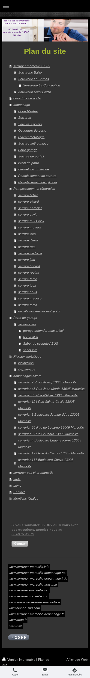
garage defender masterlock (43, 330)
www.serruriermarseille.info (28, 596)
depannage (21, 105)
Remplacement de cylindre (37, 182)
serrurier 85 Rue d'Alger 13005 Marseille (48, 395)
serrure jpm (26, 259)
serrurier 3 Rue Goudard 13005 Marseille (48, 434)
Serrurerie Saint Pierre (34, 92)
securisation (27, 324)
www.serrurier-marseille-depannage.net (37, 572)
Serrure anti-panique (33, 143)
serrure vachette (30, 253)
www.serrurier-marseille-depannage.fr (36, 614)
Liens (17, 485)
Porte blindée (28, 111)
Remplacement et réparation (34, 188)
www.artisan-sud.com (24, 608)
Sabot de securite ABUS (40, 343)
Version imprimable (21, 659)
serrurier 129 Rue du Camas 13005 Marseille (51, 453)
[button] (20, 544)
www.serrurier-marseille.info (29, 566)
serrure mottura (29, 227)
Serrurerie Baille (30, 72)
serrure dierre (28, 240)
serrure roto (27, 247)
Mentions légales (25, 498)
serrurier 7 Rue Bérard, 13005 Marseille (47, 382)
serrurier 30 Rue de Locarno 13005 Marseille (51, 427)
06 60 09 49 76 (23, 534)
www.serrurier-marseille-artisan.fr (33, 584)
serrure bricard (29, 266)
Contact (19, 492)
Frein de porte (28, 163)
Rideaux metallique (27, 356)
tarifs (17, 479)
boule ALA (30, 337)
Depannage (26, 369)
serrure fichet (28, 195)
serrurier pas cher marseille (33, 472)
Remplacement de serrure (37, 176)
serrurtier (15, 626)
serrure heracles (30, 208)
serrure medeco (30, 298)
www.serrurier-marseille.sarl (29, 590)
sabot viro (30, 350)
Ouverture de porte (32, 130)
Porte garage (27, 150)
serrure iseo (27, 234)
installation (26, 363)
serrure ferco (27, 279)
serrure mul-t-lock (31, 221)
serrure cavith (28, 214)
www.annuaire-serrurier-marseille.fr (34, 602)
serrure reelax (28, 272)
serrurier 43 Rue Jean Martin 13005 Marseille (51, 389)
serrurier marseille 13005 (31, 66)
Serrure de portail (31, 156)
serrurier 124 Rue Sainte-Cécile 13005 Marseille (46, 405)
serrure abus (27, 292)
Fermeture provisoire (33, 169)
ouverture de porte (27, 98)
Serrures (24, 117)
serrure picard (28, 201)
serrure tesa (27, 285)
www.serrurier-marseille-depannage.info (38, 578)
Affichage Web (77, 659)
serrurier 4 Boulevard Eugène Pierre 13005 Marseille (49, 443)
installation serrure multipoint (39, 311)
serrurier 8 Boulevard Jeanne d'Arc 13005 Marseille (48, 418)
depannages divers (27, 376)
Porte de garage (25, 318)
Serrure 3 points (30, 124)
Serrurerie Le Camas (33, 79)
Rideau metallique (31, 137)
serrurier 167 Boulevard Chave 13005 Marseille (45, 463)
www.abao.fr (18, 620)
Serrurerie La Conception (41, 85)
